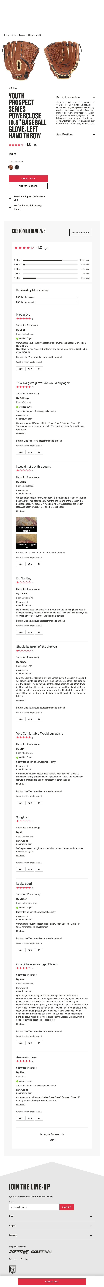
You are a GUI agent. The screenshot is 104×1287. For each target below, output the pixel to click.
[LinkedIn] (26, 1259)
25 (35, 145)
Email (11, 1202)
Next (52, 1140)
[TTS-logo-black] (12, 1270)
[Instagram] (10, 1259)
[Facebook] (21, 1259)
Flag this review (39, 368)
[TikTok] (15, 1259)
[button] (26, 524)
